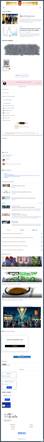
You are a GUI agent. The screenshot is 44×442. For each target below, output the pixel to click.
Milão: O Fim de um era (27, 16)
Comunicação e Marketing (16, 213)
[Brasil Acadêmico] (22, 5)
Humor (32, 50)
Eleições (12, 48)
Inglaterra (7, 51)
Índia (22, 54)
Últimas (3, 203)
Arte (20, 14)
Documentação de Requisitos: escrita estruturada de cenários (23, 198)
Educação (30, 47)
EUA (17, 47)
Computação (33, 45)
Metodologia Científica (17, 52)
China (17, 45)
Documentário (12, 47)
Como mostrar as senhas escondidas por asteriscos (21, 191)
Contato (31, 424)
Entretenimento (25, 48)
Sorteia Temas (6, 113)
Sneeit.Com (24, 438)
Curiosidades (8, 46)
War (6, 162)
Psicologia (9, 53)
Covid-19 (21, 26)
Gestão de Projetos (18, 50)
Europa (7, 49)
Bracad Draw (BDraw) (7, 99)
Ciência (20, 45)
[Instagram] (25, 433)
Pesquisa (31, 52)
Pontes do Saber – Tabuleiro (8, 105)
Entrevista (31, 48)
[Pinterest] (21, 433)
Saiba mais (31, 22)
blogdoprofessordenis (9, 155)
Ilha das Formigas (6, 120)
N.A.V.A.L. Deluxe (6, 117)
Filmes (9, 49)
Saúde (17, 52)
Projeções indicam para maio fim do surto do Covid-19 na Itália (30, 29)
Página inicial (12, 424)
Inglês (11, 51)
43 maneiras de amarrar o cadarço (18, 185)
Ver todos (40, 203)
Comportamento (26, 45)
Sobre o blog (13, 426)
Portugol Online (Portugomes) (9, 96)
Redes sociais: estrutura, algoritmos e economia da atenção (23, 207)
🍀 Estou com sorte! (22, 86)
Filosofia (13, 49)
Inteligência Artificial (23, 51)
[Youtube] (22, 433)
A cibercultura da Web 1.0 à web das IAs (19, 214)
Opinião (26, 52)
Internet (36, 51)
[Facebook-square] (18, 433)
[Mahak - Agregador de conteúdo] (22, 357)
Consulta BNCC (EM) (7, 110)
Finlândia (17, 49)
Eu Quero (15, 346)
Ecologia (20, 47)
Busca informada (15, 222)
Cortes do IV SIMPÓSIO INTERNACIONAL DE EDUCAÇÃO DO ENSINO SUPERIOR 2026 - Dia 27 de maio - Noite (21, 175)
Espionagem (36, 48)
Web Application (17, 53)
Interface (31, 51)
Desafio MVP (6, 89)
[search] (37, 133)
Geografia (36, 49)
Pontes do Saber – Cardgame (8, 108)
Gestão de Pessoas (9, 50)
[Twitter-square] (20, 433)
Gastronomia (25, 49)
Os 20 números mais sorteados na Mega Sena (15, 280)
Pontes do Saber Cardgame (8, 174)
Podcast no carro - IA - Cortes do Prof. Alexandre (12, 176)
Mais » (20, 164)
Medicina (8, 52)
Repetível (5, 173)
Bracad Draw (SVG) (7, 103)
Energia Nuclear (18, 48)
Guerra (24, 50)
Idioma (36, 50)
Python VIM (6, 92)
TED (26, 53)
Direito (7, 47)
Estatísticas (31, 426)
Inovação (15, 51)
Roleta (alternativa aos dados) (9, 115)
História (28, 50)
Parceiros (12, 428)
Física (21, 49)
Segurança (22, 53)
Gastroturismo (30, 49)
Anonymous (7, 159)
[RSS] (24, 433)
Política (36, 52)
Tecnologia (31, 53)
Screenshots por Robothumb (22, 434)
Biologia (13, 45)
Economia (25, 47)
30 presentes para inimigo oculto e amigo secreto (16, 296)
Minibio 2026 (6, 177)
